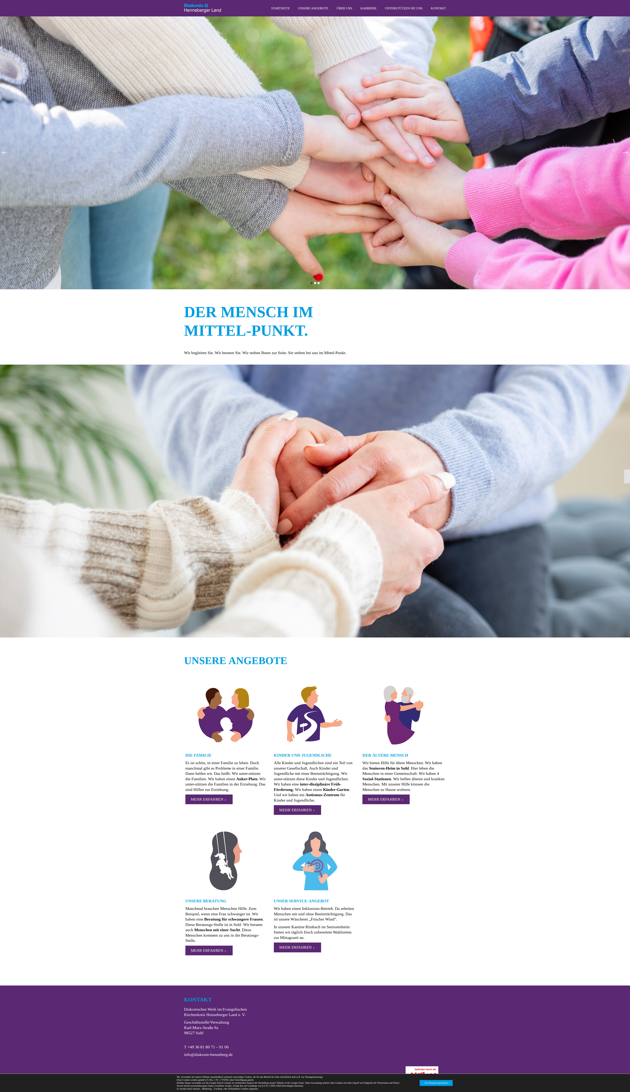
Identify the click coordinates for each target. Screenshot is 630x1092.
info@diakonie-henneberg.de (208, 1054)
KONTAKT (438, 8)
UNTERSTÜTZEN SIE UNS (404, 8)
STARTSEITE (280, 8)
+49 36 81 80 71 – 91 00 (208, 1047)
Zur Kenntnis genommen (436, 1083)
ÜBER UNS (344, 8)
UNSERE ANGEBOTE (313, 8)
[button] (4, 152)
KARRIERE (368, 8)
